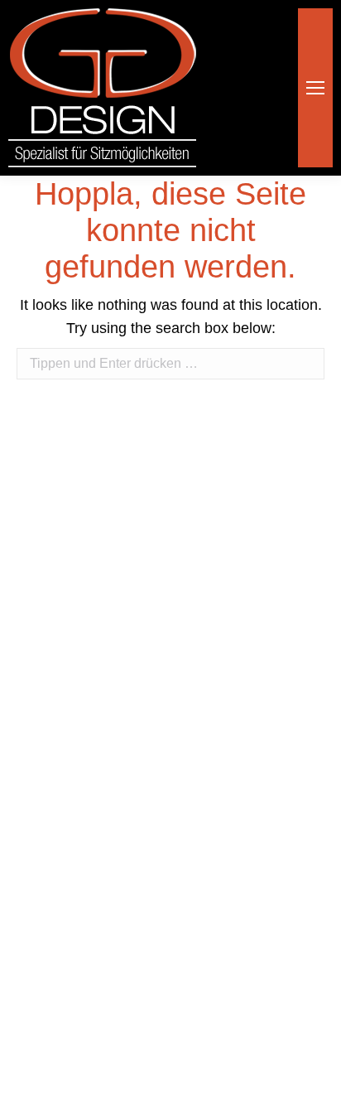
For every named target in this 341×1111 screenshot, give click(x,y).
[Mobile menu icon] (315, 88)
